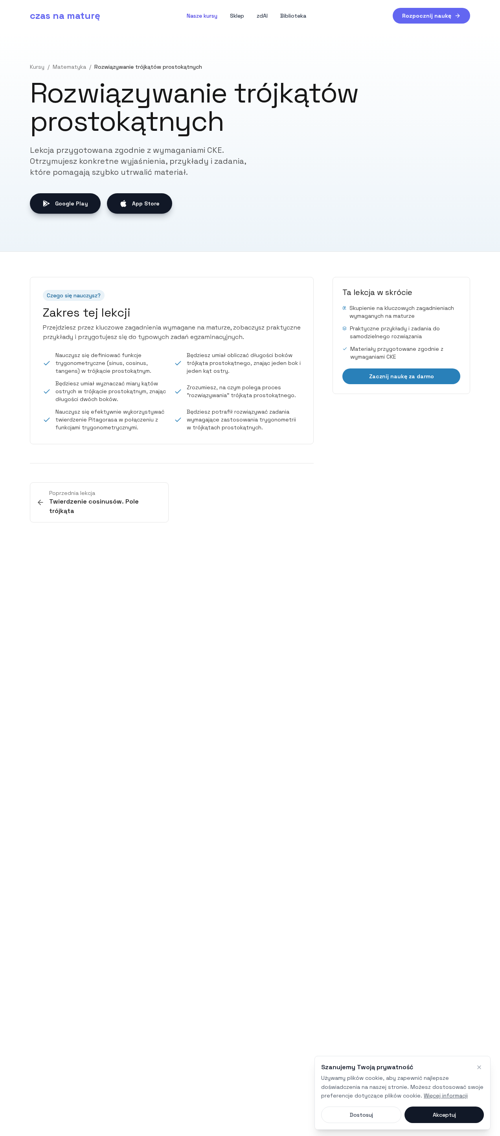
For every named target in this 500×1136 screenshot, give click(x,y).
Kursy (37, 66)
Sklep (237, 15)
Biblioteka (293, 15)
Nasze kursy (202, 15)
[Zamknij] (479, 1067)
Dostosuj (361, 1114)
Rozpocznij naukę (426, 15)
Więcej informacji (446, 1095)
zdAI (262, 15)
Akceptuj (444, 1114)
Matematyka (69, 66)
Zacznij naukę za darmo (401, 376)
